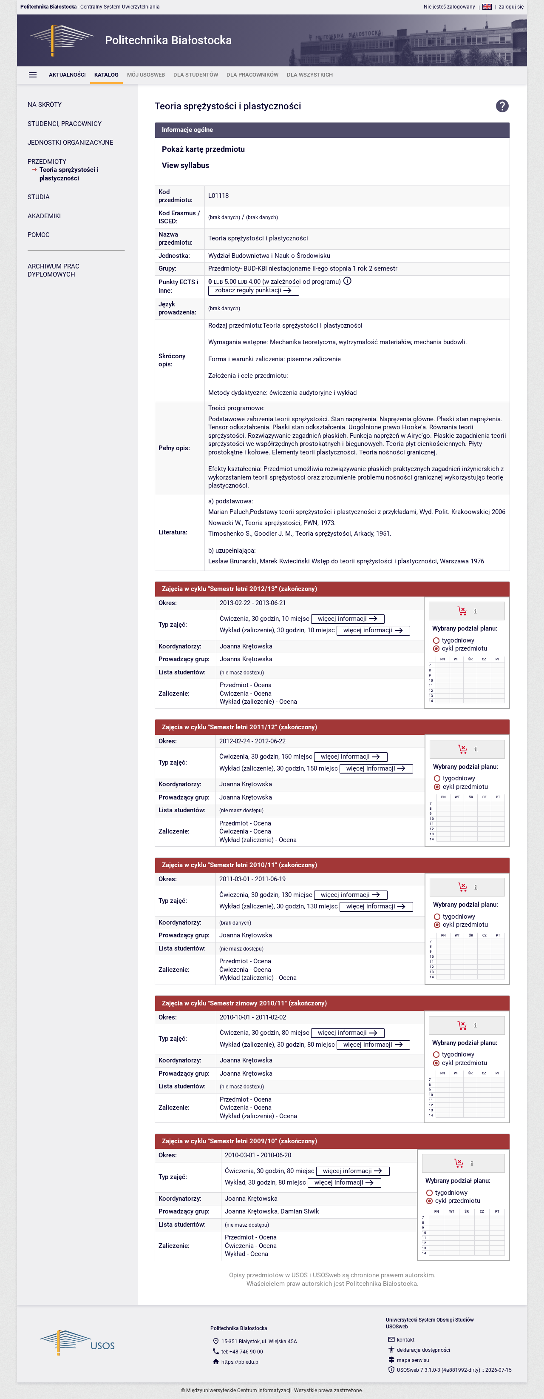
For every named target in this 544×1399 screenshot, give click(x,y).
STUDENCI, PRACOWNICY (65, 124)
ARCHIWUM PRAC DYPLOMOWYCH (53, 271)
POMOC (39, 235)
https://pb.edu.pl (240, 1362)
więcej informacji (342, 618)
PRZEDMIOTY (47, 162)
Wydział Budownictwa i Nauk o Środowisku (269, 256)
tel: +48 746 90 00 (242, 1352)
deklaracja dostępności (423, 1350)
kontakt (405, 1340)
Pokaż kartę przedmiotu (203, 149)
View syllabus (185, 165)
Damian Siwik (299, 1211)
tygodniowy (457, 640)
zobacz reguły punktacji (248, 290)
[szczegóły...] (475, 610)
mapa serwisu (413, 1360)
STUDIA (39, 197)
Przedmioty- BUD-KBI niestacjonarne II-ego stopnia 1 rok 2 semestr (302, 268)
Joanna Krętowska (246, 646)
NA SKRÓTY (45, 104)
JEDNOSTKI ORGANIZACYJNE (70, 142)
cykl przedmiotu (463, 648)
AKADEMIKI (44, 216)
